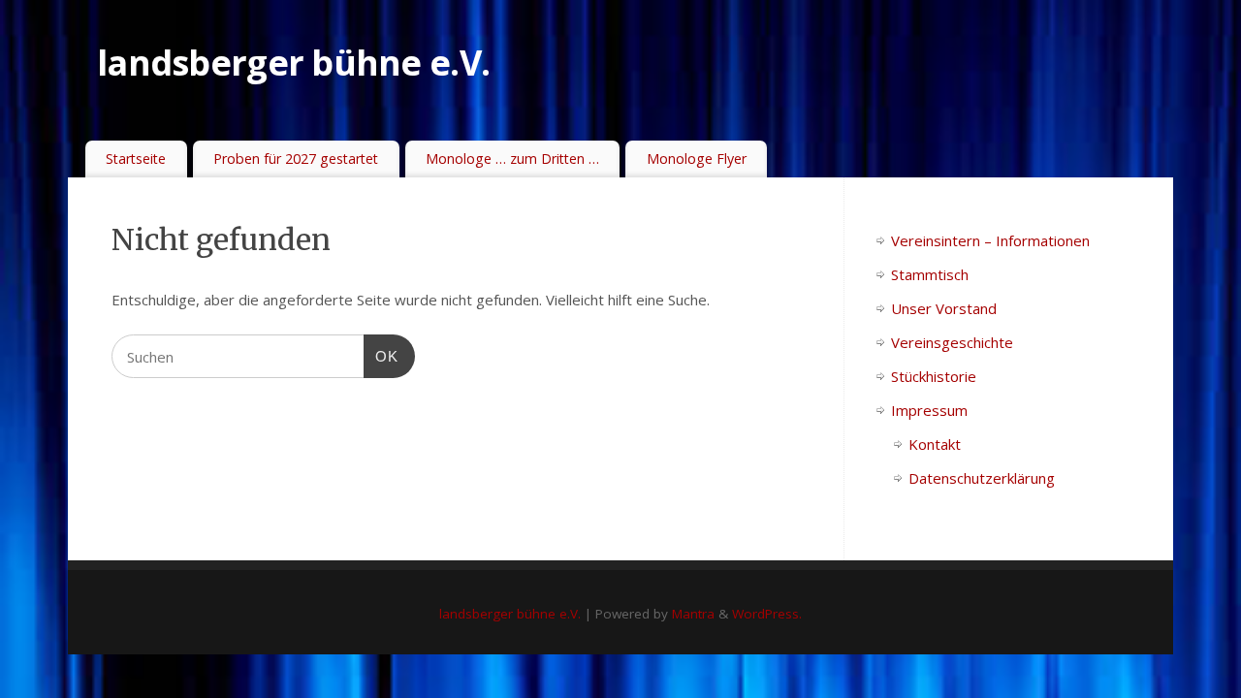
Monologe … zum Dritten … (512, 158)
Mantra (693, 613)
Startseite (136, 158)
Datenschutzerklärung (981, 478)
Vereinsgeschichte (952, 342)
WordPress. (767, 613)
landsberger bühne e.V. (293, 62)
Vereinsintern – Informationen (990, 240)
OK (381, 356)
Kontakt (934, 444)
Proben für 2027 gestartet (295, 158)
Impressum (929, 410)
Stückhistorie (933, 376)
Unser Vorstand (944, 308)
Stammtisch (930, 274)
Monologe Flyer (697, 158)
